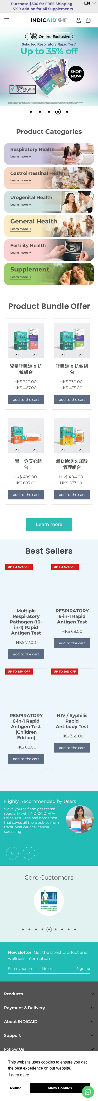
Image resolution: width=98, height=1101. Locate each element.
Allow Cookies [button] (59, 1088)
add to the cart (26, 399)
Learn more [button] (19, 1075)
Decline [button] (15, 1088)
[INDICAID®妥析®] (49, 20)
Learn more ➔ (20, 156)
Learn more (49, 524)
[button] (90, 3)
